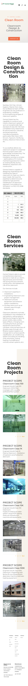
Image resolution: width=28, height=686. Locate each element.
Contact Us (14, 38)
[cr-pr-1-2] (14, 494)
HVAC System (16, 641)
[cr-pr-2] (14, 536)
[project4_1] (14, 596)
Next (23, 436)
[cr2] (14, 432)
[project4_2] (14, 616)
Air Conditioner (10, 637)
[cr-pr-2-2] (12, 551)
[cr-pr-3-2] (14, 411)
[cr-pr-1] (14, 475)
